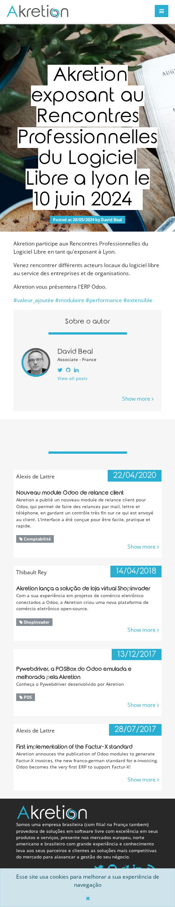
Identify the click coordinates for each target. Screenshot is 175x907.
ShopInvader (36, 622)
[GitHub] (68, 370)
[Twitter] (59, 370)
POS (27, 697)
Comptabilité (37, 539)
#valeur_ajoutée (33, 300)
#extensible (138, 300)
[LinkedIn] (76, 370)
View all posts (72, 378)
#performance (104, 300)
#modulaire (69, 300)
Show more (137, 398)
